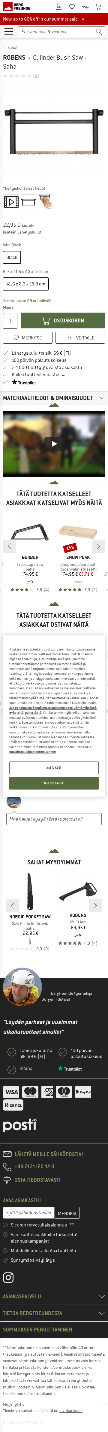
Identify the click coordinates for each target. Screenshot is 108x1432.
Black (11, 257)
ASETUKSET (54, 768)
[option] (54, 132)
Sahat (13, 47)
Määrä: (8, 307)
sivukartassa (70, 1410)
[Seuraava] (98, 546)
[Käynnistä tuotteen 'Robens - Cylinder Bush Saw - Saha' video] (11, 202)
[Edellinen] (9, 546)
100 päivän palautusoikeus (39, 360)
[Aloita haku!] (99, 31)
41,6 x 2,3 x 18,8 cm (25, 284)
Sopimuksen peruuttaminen (37, 1329)
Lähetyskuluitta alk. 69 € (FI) (41, 353)
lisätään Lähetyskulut (22, 232)
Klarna (26, 1068)
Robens (14, 57)
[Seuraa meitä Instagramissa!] (12, 1279)
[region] (54, 716)
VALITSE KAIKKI (54, 783)
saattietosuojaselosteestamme (32, 752)
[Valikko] (9, 31)
